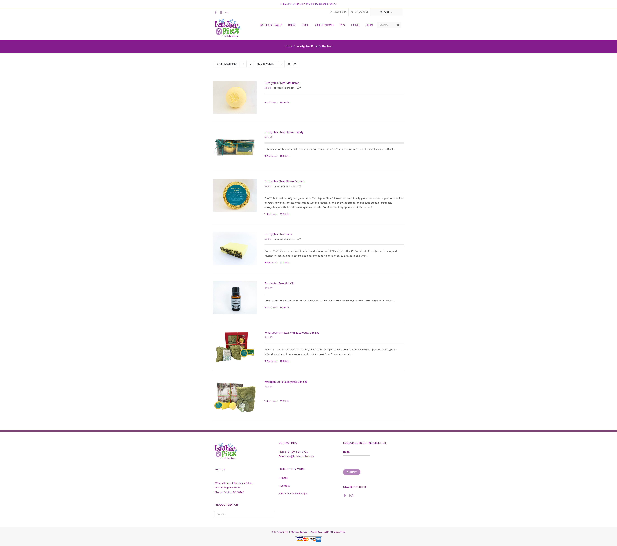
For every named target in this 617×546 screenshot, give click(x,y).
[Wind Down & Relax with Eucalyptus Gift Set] (235, 346)
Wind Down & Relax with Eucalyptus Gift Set (291, 332)
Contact (285, 485)
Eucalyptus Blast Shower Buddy (283, 132)
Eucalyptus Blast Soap (278, 234)
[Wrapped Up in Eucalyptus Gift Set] (235, 396)
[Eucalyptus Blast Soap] (235, 248)
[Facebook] (345, 495)
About (284, 477)
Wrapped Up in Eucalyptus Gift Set (285, 381)
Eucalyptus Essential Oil (279, 283)
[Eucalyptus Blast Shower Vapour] (235, 195)
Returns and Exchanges (294, 493)
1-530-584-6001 (297, 451)
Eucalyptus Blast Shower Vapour (284, 181)
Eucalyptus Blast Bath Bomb (281, 83)
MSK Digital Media (337, 532)
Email (346, 451)
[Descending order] (251, 64)
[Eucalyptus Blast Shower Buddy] (235, 146)
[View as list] (295, 64)
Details (286, 102)
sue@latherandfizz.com (300, 456)
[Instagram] (351, 495)
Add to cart (272, 102)
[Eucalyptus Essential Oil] (235, 297)
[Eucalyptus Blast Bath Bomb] (235, 97)
